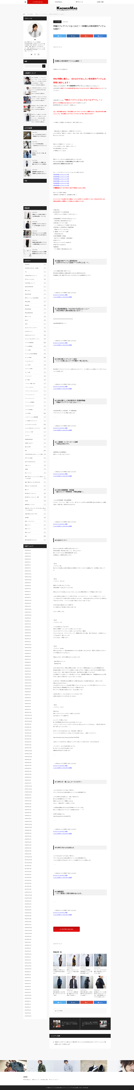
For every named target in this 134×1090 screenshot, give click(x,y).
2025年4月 (27, 597)
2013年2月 (27, 1010)
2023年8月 (27, 656)
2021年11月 (27, 718)
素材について (35, 525)
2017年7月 (27, 871)
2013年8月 (27, 1004)
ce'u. (35, 271)
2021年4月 (27, 738)
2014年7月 (27, 977)
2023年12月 (27, 644)
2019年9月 (27, 794)
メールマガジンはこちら (38, 1)
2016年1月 (27, 924)
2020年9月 (27, 759)
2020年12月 (27, 750)
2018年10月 (27, 827)
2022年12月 (27, 680)
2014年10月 (27, 968)
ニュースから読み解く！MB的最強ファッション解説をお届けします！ (86, 971)
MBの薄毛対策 (35, 309)
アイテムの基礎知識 (35, 342)
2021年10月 (27, 721)
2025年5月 (27, 594)
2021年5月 (27, 736)
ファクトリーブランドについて (35, 391)
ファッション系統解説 (35, 402)
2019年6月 (27, 803)
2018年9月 (27, 830)
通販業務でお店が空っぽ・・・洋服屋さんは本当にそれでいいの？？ (39, 173)
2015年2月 (27, 957)
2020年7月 (27, 765)
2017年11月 (27, 859)
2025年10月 (27, 579)
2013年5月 (27, 1007)
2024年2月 (27, 638)
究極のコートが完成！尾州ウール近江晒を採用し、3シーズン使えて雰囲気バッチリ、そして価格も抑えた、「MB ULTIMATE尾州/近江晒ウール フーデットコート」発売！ (39, 215)
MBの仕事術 (35, 301)
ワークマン (35, 435)
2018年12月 (27, 821)
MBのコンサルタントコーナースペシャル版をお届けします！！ (73, 971)
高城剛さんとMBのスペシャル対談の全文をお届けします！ (59, 971)
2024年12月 (27, 609)
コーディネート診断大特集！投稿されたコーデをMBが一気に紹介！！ (72, 993)
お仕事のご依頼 (100, 1)
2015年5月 (27, 948)
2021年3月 (27, 741)
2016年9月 (27, 901)
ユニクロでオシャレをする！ (35, 424)
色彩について (35, 528)
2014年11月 (27, 965)
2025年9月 (27, 582)
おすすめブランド (35, 331)
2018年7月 (27, 836)
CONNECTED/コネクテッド (35, 275)
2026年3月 (27, 565)
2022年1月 (27, 712)
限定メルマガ (35, 532)
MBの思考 (35, 305)
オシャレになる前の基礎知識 (35, 353)
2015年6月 (27, 945)
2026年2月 (27, 568)
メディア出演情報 (35, 409)
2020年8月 (27, 762)
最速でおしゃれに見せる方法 (35, 485)
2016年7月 (27, 906)
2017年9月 (27, 865)
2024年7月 (27, 624)
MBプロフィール (79, 1)
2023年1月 (27, 677)
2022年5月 (27, 700)
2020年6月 (27, 768)
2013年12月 (27, 995)
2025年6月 (27, 591)
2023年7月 (27, 659)
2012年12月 (27, 1016)
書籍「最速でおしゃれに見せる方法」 (35, 482)
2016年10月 (27, 898)
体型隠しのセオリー (35, 443)
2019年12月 (27, 786)
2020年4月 (27, 774)
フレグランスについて (35, 405)
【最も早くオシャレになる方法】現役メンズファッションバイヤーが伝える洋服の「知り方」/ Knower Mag (67, 1087)
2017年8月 (27, 868)
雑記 (35, 536)
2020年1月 (27, 783)
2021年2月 (27, 744)
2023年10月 (27, 650)
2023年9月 (27, 653)
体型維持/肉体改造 (35, 439)
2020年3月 (27, 777)
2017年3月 (27, 883)
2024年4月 (27, 632)
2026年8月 (27, 550)
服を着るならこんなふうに (35, 493)
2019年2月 (27, 815)
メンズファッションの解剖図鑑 (35, 417)
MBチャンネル (35, 316)
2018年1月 (27, 853)
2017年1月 (27, 889)
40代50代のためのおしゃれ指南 (35, 268)
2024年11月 (27, 612)
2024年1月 (27, 641)
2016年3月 (27, 918)
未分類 (35, 500)
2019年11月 (27, 789)
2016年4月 (27, 915)
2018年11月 (27, 824)
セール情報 (35, 379)
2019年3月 (27, 812)
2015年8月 (27, 939)
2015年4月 (27, 951)
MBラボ (35, 320)
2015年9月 (27, 936)
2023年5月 (27, 665)
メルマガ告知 (30, 14)
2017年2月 (27, 886)
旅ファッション (35, 472)
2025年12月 (27, 573)
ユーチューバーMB (35, 431)
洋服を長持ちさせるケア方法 (35, 513)
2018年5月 (27, 842)
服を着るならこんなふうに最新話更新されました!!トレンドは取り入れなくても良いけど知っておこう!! (39, 253)
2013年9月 (27, 1001)
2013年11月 (27, 998)
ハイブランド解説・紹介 (35, 383)
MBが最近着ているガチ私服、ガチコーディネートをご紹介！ (59, 993)
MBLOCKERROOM (35, 286)
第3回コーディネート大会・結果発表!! (39, 153)
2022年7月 (27, 694)
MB (35, 39)
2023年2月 (27, 674)
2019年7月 (27, 800)
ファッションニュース (35, 398)
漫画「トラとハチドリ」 (35, 521)
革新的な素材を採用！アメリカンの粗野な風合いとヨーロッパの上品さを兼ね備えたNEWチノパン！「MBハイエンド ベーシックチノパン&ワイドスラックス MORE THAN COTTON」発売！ (39, 243)
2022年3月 (27, 706)
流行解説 (35, 517)
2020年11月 (27, 753)
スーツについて (35, 376)
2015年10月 (27, 933)
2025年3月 (27, 600)
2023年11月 (27, 647)
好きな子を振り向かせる (35, 461)
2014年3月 (27, 986)
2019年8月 (27, 797)
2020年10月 (27, 756)
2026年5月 (27, 559)
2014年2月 (27, 989)
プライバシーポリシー (54, 1079)
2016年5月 (27, 912)
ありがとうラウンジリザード (35, 327)
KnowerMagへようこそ (35, 283)
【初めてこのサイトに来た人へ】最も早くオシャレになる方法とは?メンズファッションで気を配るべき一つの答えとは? (80, 1043)
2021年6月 (27, 733)
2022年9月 (27, 688)
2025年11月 (27, 576)
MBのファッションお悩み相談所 (35, 297)
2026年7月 (27, 553)
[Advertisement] (33, 194)
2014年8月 (27, 974)
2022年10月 (27, 685)
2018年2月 (27, 850)
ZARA (35, 324)
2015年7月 (27, 942)
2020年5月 (27, 771)
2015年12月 (27, 927)
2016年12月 (27, 892)
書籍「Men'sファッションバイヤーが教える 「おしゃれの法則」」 (35, 477)
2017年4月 (27, 880)
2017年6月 (27, 874)
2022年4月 (27, 703)
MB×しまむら (35, 290)
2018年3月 (27, 848)
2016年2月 (27, 921)
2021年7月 (27, 730)
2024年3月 (27, 635)
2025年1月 (27, 606)
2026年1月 (27, 570)
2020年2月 (27, 780)
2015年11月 (27, 930)
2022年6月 (27, 697)
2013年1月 (27, 1013)
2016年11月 (27, 895)
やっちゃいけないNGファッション (35, 338)
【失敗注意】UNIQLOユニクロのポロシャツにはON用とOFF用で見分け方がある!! (39, 89)
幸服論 (35, 469)
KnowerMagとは (58, 1)
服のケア (35, 489)
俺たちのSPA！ (35, 446)
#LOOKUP (35, 264)
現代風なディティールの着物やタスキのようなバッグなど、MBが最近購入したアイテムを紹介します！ (100, 994)
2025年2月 (27, 603)
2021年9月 (27, 724)
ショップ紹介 (35, 364)
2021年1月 (27, 747)
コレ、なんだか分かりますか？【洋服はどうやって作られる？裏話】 (39, 135)
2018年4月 (27, 845)
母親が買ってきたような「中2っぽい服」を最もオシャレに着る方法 (35, 509)
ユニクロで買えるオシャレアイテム (35, 428)
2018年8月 (27, 833)
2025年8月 (27, 585)
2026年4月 (27, 562)
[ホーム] (25, 2)
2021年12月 (27, 715)
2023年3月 (27, 671)
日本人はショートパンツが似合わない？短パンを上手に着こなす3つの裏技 (39, 234)
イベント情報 (35, 350)
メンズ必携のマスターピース (35, 420)
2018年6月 (27, 839)
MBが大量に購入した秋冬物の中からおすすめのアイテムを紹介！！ (86, 993)
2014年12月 (27, 962)
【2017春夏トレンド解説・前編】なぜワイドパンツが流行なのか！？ (39, 163)
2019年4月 (27, 809)
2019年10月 (27, 792)
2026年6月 (27, 556)
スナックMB (35, 372)
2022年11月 (27, 682)
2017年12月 (27, 856)
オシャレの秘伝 (35, 357)
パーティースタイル (35, 387)
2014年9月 (27, 971)
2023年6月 (27, 662)
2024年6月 (27, 626)
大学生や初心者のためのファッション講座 (35, 454)
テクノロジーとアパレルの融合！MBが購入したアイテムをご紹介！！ (100, 971)
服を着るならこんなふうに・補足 (35, 497)
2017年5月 (27, 877)
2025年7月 (27, 588)
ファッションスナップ (35, 394)
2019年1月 (27, 818)
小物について (35, 465)
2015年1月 (27, 960)
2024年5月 (27, 629)
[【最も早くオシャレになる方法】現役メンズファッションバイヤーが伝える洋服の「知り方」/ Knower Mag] (67, 11)
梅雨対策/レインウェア (35, 504)
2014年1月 (27, 992)
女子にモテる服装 (35, 458)
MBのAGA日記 (35, 294)
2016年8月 (27, 904)
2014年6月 (27, 980)
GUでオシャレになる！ (35, 279)
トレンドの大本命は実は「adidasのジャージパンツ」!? (39, 144)
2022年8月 (27, 691)
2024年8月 (27, 621)
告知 (35, 450)
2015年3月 (27, 954)
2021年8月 (27, 727)
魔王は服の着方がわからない (35, 539)
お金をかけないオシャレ (35, 335)
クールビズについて (35, 361)
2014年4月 (27, 983)
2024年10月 (27, 615)
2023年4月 (27, 668)
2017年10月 (27, 862)
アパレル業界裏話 (35, 346)
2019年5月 (27, 806)
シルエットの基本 (35, 368)
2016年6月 (27, 909)
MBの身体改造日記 (35, 312)
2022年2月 (27, 709)
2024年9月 (27, 618)
